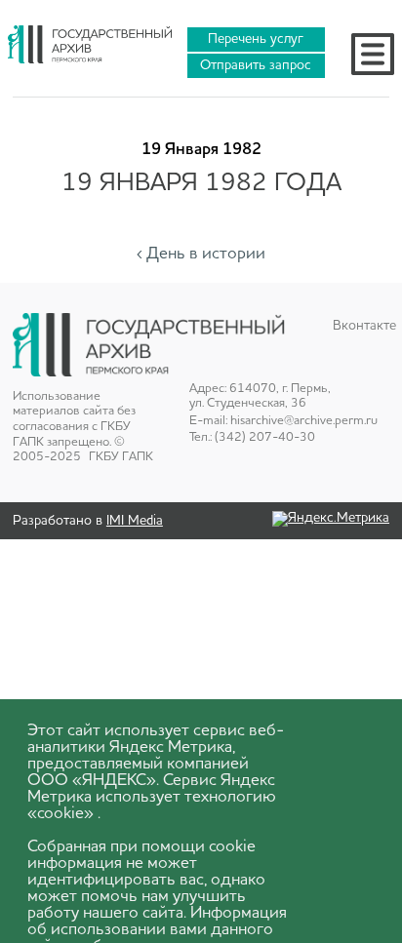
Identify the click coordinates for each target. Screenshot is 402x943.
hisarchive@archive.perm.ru (304, 420)
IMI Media (134, 521)
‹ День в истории (201, 254)
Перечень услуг (255, 39)
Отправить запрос (255, 65)
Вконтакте (361, 326)
